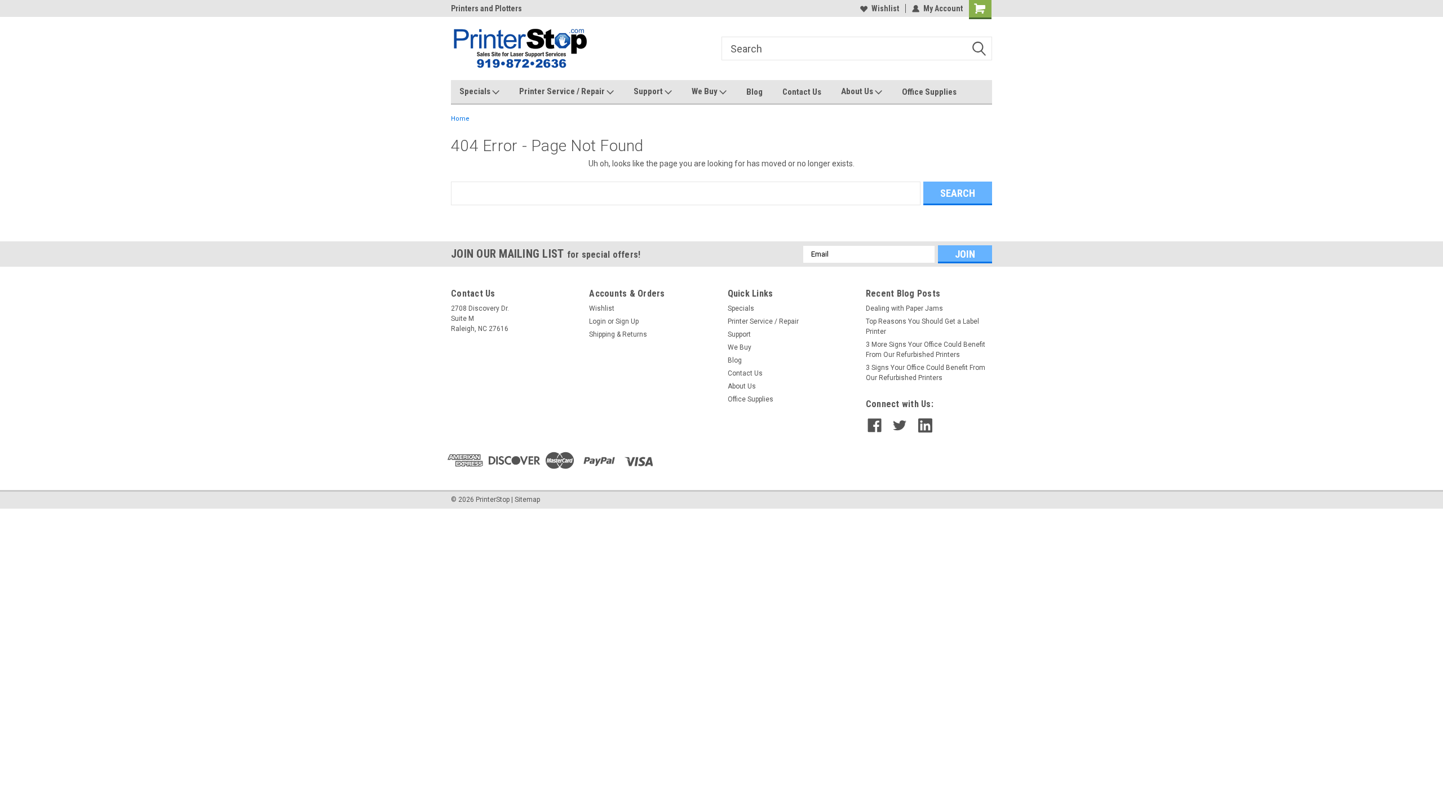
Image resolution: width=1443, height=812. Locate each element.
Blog (754, 92)
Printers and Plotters (486, 8)
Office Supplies (929, 92)
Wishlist (885, 8)
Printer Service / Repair (563, 91)
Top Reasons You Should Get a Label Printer (922, 326)
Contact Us (801, 92)
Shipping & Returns (618, 334)
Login (597, 321)
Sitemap (527, 500)
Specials (475, 91)
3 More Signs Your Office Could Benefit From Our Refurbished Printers (925, 350)
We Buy (705, 91)
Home (460, 118)
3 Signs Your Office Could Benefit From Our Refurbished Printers (925, 373)
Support (649, 91)
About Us (858, 91)
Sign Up (627, 321)
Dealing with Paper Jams (904, 308)
